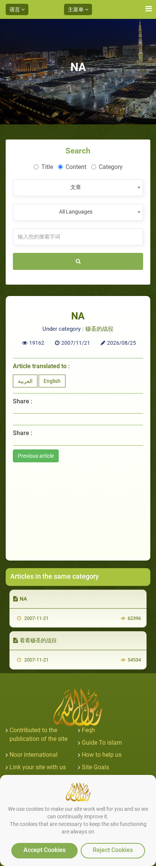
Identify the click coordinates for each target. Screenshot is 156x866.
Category (111, 166)
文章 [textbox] (75, 187)
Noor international (33, 754)
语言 (15, 9)
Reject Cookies (113, 850)
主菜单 (76, 9)
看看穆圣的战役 (38, 640)
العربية (25, 381)
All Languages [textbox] (75, 212)
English (52, 381)
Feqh (88, 730)
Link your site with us (37, 767)
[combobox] (78, 187)
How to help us (102, 754)
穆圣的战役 (99, 328)
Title (47, 166)
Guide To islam (102, 742)
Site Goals (95, 767)
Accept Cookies (44, 850)
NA (23, 599)
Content (76, 166)
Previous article (36, 456)
